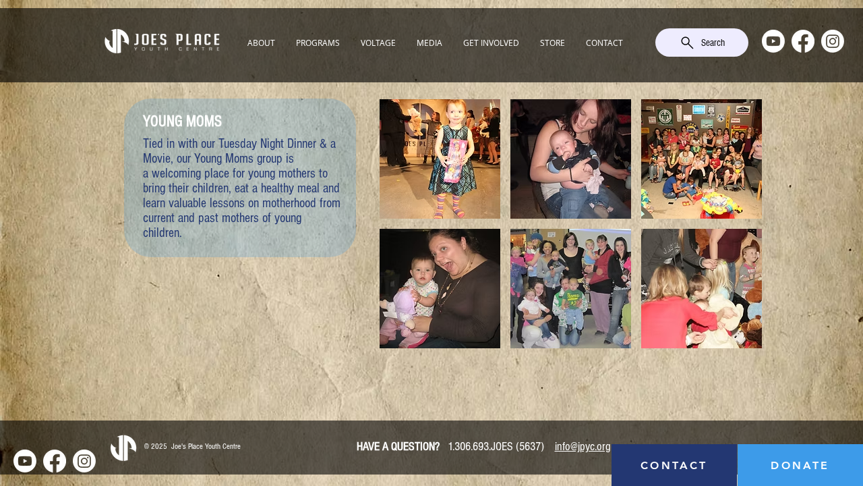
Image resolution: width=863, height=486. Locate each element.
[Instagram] (832, 41)
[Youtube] (773, 41)
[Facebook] (803, 41)
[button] (261, 42)
